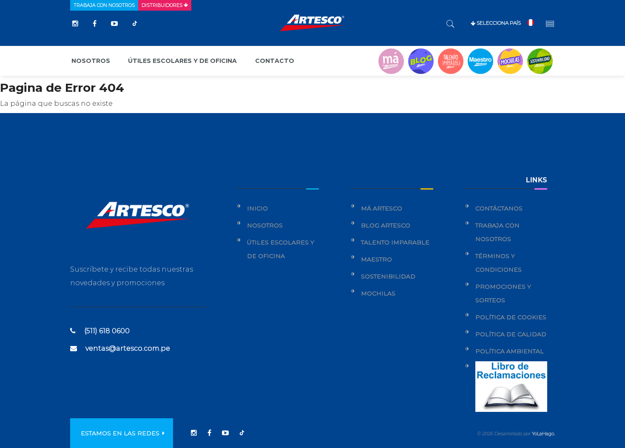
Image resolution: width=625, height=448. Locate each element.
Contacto (274, 61)
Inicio (257, 208)
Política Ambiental (509, 351)
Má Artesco (381, 208)
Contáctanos (499, 208)
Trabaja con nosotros (104, 5)
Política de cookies (510, 317)
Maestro (376, 259)
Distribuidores (163, 5)
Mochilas (378, 293)
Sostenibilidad (388, 276)
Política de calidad (510, 334)
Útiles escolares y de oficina (182, 61)
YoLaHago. (543, 434)
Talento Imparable (395, 242)
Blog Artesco (385, 225)
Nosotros (90, 61)
